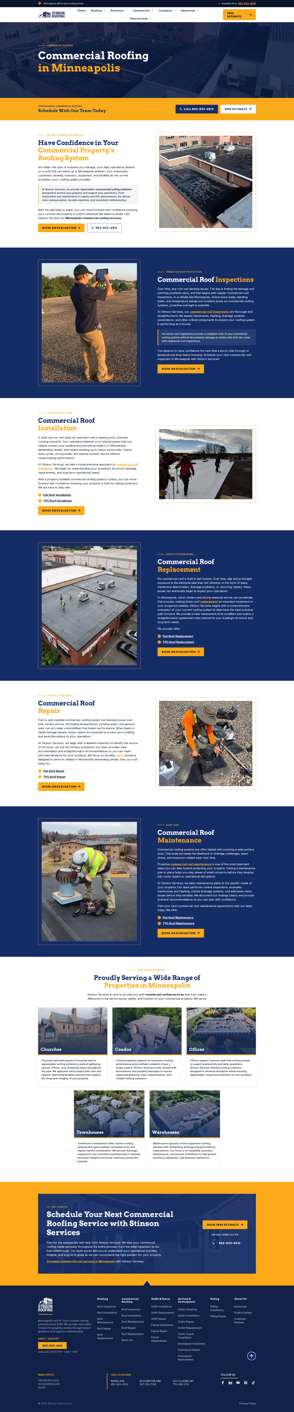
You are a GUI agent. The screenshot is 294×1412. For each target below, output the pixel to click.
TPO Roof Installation (57, 500)
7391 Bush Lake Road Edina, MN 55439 (49, 1384)
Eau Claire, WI (183, 1381)
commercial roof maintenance (191, 864)
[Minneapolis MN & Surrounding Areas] (39, 3)
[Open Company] (175, 10)
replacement (209, 601)
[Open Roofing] (104, 10)
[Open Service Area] (150, 18)
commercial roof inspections (209, 311)
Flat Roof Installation (57, 495)
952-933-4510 (247, 3)
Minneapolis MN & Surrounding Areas (64, 3)
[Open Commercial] (152, 10)
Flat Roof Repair (54, 771)
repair (120, 755)
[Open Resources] (198, 10)
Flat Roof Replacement (178, 636)
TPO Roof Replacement (178, 642)
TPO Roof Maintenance (178, 923)
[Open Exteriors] (126, 10)
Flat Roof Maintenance (178, 917)
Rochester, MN (150, 1381)
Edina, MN (117, 1381)
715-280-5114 (181, 1384)
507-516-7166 (148, 1384)
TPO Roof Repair (54, 777)
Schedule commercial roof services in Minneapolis (81, 1261)
